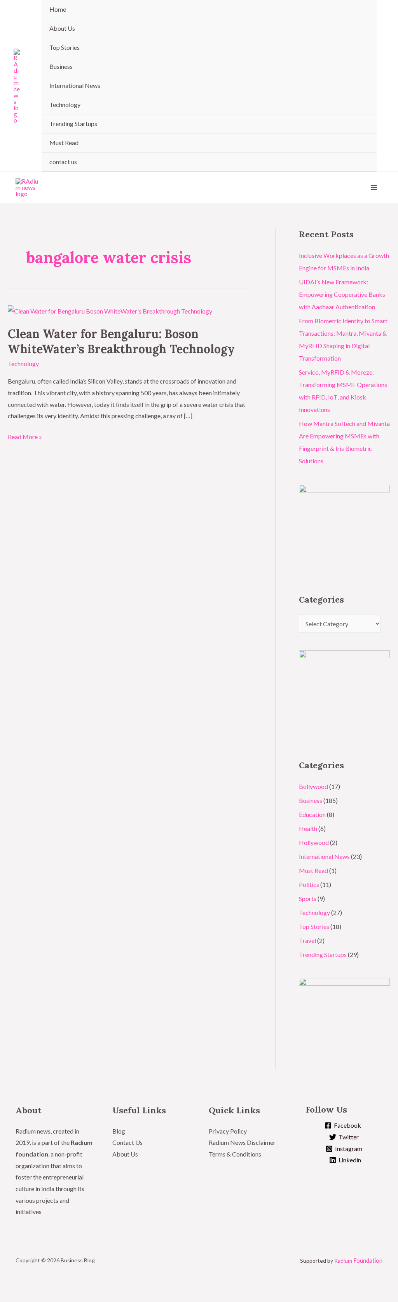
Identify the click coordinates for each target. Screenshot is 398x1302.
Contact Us (127, 1142)
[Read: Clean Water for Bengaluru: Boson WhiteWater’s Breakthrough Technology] (110, 310)
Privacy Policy (228, 1131)
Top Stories (64, 47)
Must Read (64, 142)
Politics (309, 884)
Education (312, 814)
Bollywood (313, 786)
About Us (62, 28)
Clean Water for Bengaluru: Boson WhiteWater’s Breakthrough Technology (121, 341)
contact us (63, 161)
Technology (64, 104)
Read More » (25, 435)
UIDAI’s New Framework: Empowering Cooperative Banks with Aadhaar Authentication (342, 294)
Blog (118, 1131)
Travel (307, 940)
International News (74, 85)
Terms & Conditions (235, 1154)
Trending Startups (73, 123)
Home (57, 9)
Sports (307, 898)
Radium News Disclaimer (242, 1142)
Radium (358, 1260)
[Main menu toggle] (373, 187)
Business (61, 66)
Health (308, 828)
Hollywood (314, 842)
